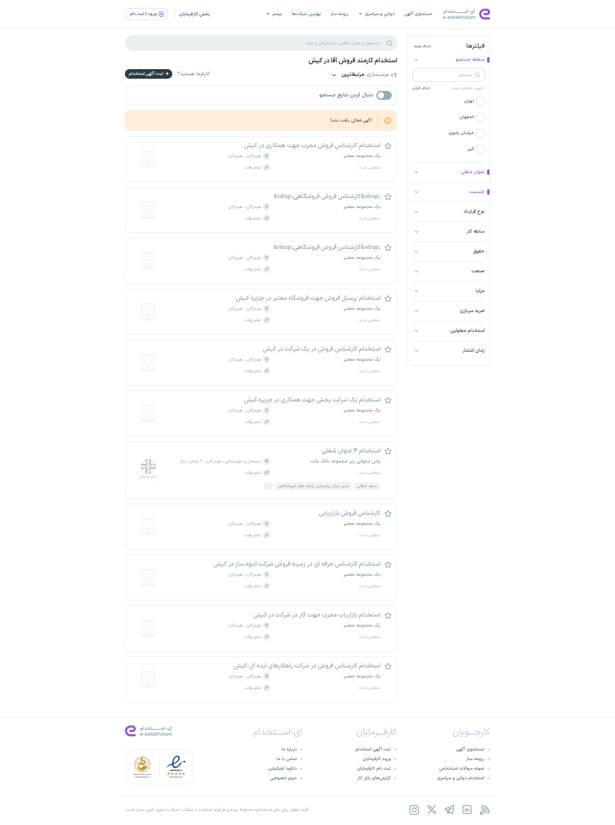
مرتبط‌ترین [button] (352, 75)
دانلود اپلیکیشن (282, 768)
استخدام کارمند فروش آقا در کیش (352, 61)
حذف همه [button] (422, 46)
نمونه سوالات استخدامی (461, 768)
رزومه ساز (339, 14)
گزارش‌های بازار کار (374, 778)
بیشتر (277, 14)
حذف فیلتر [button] (421, 88)
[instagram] (414, 809)
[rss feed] (484, 809)
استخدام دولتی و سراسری (460, 778)
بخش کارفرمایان (194, 14)
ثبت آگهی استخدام (146, 73)
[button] (448, 101)
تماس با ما (287, 759)
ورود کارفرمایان (377, 759)
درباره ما (289, 749)
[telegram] (449, 809)
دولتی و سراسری (380, 14)
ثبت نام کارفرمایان (374, 768)
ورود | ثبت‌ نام (144, 14)
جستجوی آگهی (418, 14)
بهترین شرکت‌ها (306, 14)
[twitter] (431, 809)
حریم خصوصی (283, 778)
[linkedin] (466, 809)
